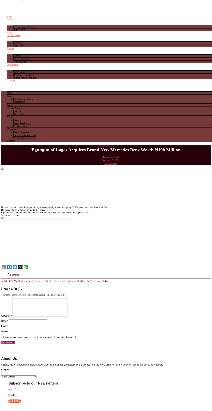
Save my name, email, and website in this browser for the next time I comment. (40, 337)
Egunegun (14, 275)
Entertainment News (23, 27)
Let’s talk (17, 43)
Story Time (18, 45)
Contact (11, 80)
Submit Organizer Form (24, 78)
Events (10, 48)
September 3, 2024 (110, 160)
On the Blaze (13, 35)
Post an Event (20, 62)
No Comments (110, 163)
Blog (9, 16)
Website (4, 331)
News (10, 19)
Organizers (12, 64)
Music (10, 32)
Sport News (19, 30)
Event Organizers (22, 72)
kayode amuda (112, 157)
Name (4, 321)
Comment (6, 316)
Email (4, 326)
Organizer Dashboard (24, 75)
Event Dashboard (22, 59)
